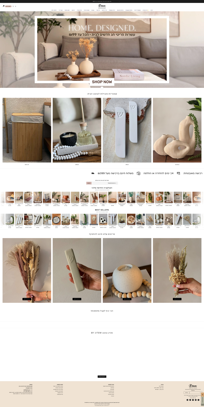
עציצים (92, 10)
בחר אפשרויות (8, 201)
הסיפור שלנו (54, 10)
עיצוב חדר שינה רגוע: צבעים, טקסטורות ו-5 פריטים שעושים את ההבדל (79, 367)
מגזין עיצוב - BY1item (159, 389)
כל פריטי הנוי (177, 164)
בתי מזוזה (127, 164)
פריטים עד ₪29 (127, 299)
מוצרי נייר (61, 10)
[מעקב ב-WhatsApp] (187, 400)
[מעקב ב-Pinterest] (193, 400)
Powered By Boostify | (98, 405)
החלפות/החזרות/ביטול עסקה (108, 386)
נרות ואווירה (79, 10)
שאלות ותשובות (111, 394)
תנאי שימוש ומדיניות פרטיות (109, 391)
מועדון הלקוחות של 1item (58, 386)
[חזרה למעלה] (202, 405)
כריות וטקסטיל (112, 10)
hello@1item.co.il (27, 389)
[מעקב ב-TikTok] (190, 400)
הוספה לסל (18, 201)
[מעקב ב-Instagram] (196, 400)
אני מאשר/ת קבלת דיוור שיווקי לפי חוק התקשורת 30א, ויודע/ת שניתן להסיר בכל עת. (192, 396)
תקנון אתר (112, 389)
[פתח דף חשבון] (15, 6)
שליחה (186, 392)
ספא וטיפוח (67, 10)
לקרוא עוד (133, 370)
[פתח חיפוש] (13, 6)
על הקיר (98, 10)
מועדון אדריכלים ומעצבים (58, 389)
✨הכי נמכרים (146, 10)
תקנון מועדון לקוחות (59, 387)
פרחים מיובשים (120, 10)
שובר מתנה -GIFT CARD (158, 387)
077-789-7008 (27, 391)
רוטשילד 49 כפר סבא (25, 386)
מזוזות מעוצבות (129, 10)
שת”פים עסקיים (60, 394)
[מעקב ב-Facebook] (198, 400)
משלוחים (112, 387)
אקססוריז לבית (137, 10)
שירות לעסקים (60, 392)
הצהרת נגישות (111, 392)
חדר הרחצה (104, 10)
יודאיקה (73, 10)
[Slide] (102, 49)
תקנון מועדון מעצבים (59, 391)
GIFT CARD (8, 6)
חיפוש (89, 183)
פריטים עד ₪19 (177, 299)
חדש (152, 10)
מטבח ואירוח (86, 10)
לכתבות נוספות (102, 376)
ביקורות (112, 396)
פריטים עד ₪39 (77, 299)
